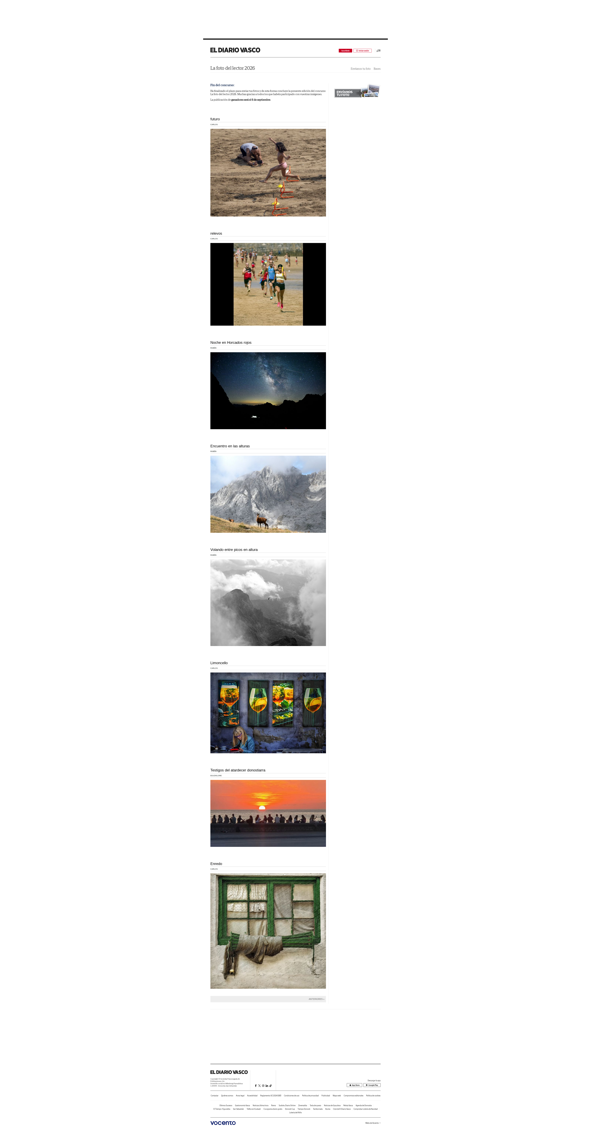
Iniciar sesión (364, 51)
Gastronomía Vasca (242, 1105)
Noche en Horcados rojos (230, 342)
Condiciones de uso (291, 1095)
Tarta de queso (315, 1105)
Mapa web (337, 1095)
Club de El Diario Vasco (342, 1109)
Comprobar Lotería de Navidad (366, 1109)
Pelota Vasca (348, 1105)
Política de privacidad (310, 1095)
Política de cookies (373, 1095)
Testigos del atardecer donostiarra (237, 770)
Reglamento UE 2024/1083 (270, 1095)
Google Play (373, 1085)
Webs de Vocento (372, 1123)
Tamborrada (318, 1109)
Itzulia (327, 1109)
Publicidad (326, 1095)
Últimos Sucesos (225, 1105)
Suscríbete (345, 51)
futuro (215, 119)
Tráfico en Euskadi (254, 1109)
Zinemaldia (302, 1105)
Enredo (216, 864)
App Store (356, 1085)
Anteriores (316, 999)
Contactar (214, 1095)
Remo (273, 1105)
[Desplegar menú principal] (379, 50)
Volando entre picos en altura (234, 550)
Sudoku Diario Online (287, 1105)
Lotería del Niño (295, 1112)
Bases (377, 68)
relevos (216, 233)
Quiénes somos (227, 1095)
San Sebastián (238, 1109)
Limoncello (219, 663)
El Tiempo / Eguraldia (221, 1109)
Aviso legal (240, 1095)
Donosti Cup (290, 1109)
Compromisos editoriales (353, 1095)
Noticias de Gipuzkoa (332, 1105)
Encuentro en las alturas (230, 446)
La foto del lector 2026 (232, 68)
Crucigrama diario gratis (272, 1109)
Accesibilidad (252, 1095)
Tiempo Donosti (304, 1109)
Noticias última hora (260, 1105)
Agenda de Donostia (364, 1105)
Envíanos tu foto (361, 68)
